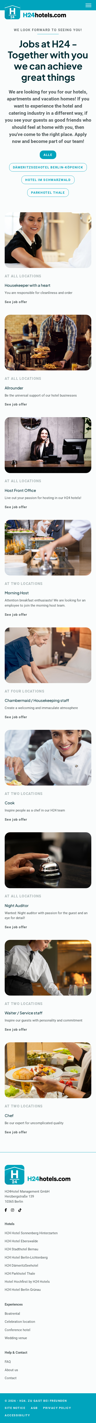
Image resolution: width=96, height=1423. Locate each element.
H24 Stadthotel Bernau (21, 1249)
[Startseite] (36, 11)
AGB (34, 1408)
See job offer (16, 302)
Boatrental (12, 1314)
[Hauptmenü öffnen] (88, 5)
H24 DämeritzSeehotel (21, 1266)
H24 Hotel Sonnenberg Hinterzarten (31, 1233)
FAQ (8, 1362)
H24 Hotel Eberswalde (21, 1241)
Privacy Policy (57, 1408)
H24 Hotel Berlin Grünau (23, 1290)
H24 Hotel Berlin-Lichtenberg (26, 1257)
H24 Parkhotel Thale (20, 1274)
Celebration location (20, 1322)
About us (11, 1370)
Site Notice (15, 1408)
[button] (48, 155)
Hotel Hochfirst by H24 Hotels (27, 1282)
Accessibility (17, 1415)
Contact (11, 1378)
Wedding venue (16, 1338)
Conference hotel (17, 1330)
